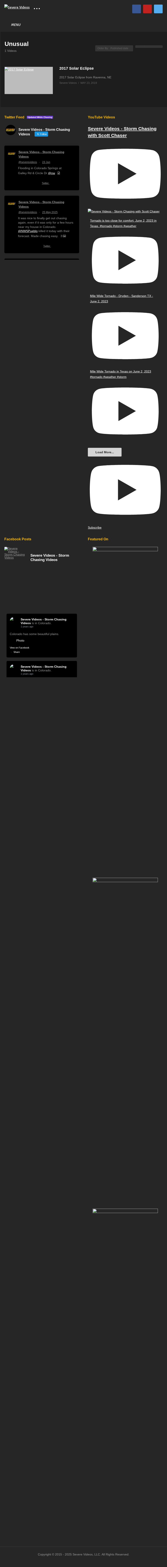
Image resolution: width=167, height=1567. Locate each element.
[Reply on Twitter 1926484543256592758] (20, 247)
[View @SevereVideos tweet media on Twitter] (58, 173)
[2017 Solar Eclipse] (29, 80)
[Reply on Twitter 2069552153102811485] (20, 184)
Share (16, 652)
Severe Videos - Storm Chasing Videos (41, 154)
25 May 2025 (50, 212)
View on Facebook (19, 647)
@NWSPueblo (28, 231)
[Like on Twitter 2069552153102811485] (37, 184)
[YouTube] (147, 9)
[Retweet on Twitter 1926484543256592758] (28, 247)
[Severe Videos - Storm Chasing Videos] (15, 553)
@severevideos (27, 162)
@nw (51, 173)
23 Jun (46, 162)
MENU (15, 25)
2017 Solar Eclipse (76, 68)
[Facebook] (136, 9)
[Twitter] (158, 9)
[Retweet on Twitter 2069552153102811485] (28, 184)
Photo (20, 640)
